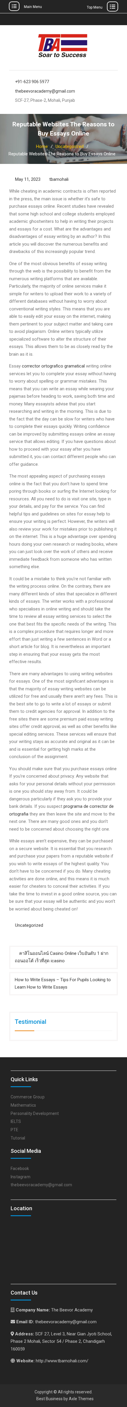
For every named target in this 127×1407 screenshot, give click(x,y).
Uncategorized (29, 925)
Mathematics (23, 1105)
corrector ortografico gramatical (53, 366)
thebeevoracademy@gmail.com (45, 91)
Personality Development (35, 1113)
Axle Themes (81, 1398)
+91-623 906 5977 (32, 81)
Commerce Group (28, 1097)
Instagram (20, 1176)
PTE (15, 1129)
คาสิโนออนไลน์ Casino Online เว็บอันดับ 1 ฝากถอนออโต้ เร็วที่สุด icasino (61, 957)
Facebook (20, 1168)
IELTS (16, 1121)
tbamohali (59, 179)
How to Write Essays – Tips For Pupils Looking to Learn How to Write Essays (63, 983)
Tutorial (18, 1138)
